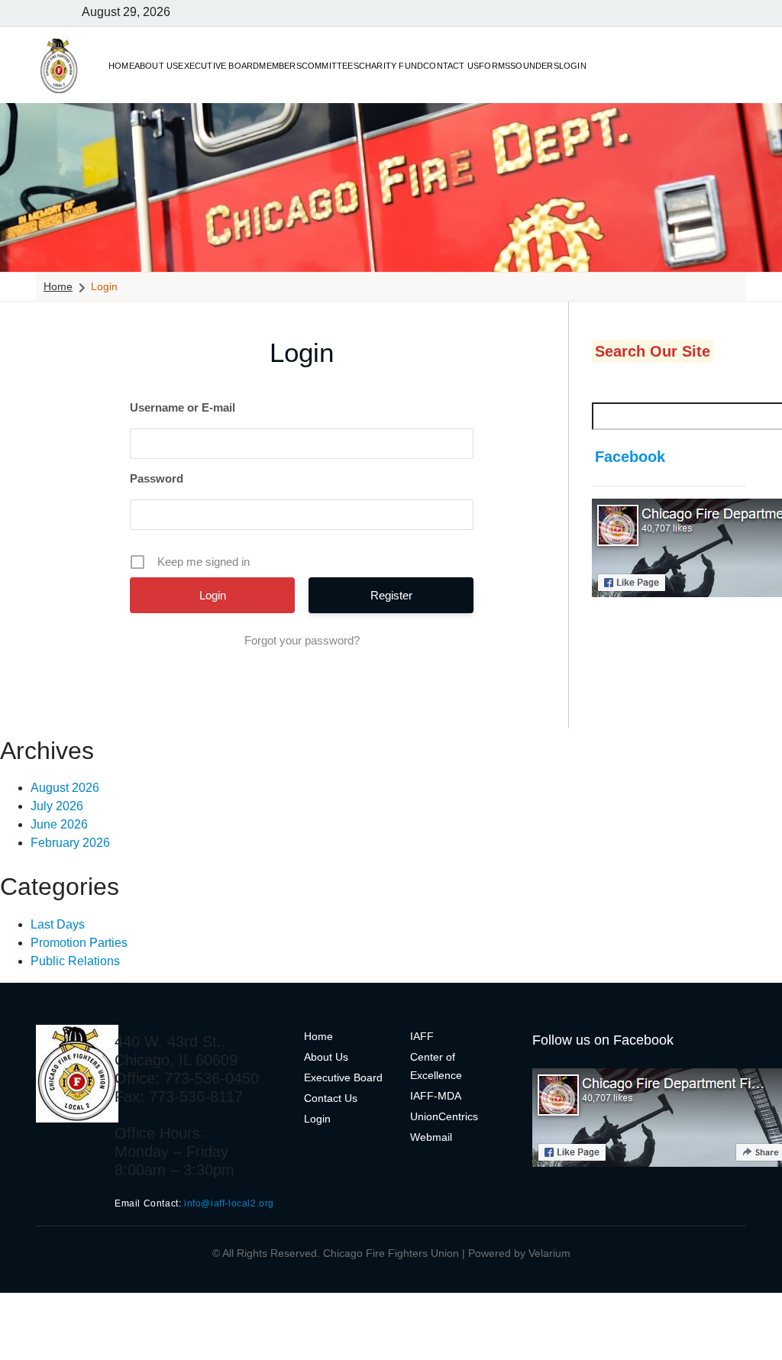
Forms (494, 65)
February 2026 (70, 842)
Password (156, 478)
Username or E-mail (182, 407)
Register (391, 595)
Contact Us (451, 65)
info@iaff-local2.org (229, 1203)
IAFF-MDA (435, 1096)
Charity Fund (391, 65)
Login (572, 65)
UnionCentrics (444, 1116)
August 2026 (65, 787)
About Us (156, 65)
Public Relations (75, 961)
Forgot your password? (302, 640)
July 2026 (57, 806)
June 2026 (59, 824)
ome (322, 1036)
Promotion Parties (79, 942)
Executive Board (218, 65)
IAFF (422, 1036)
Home (121, 65)
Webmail (431, 1137)
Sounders (534, 65)
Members (280, 65)
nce (453, 1075)
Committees (330, 65)
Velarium (549, 1253)
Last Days (58, 924)
